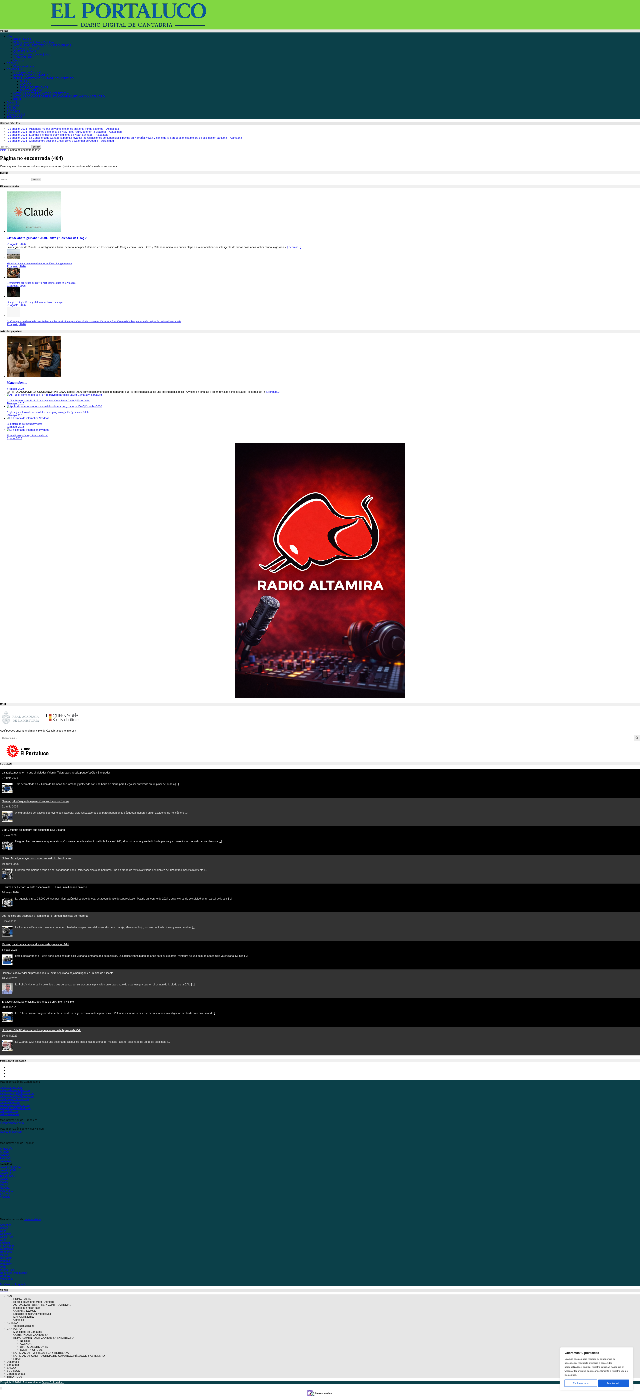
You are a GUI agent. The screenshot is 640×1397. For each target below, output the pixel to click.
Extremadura (7, 1172)
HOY (9, 36)
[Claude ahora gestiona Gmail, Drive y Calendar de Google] (34, 228)
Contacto (18, 60)
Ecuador (5, 1240)
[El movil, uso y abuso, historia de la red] (28, 426)
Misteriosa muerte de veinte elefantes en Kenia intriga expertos (39, 260)
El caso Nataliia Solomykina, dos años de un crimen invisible (38, 998)
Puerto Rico (7, 1266)
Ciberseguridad (16, 114)
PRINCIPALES (22, 39)
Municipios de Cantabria (27, 72)
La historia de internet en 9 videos (24, 420)
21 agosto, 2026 (16, 241)
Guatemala (6, 1245)
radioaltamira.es (9, 1111)
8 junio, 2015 (14, 435)
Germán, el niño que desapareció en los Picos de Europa (35, 798)
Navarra (5, 1184)
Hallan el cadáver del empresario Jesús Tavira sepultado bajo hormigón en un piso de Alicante (57, 970)
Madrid (4, 1178)
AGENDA (12, 63)
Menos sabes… (17, 379)
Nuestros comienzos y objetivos (32, 54)
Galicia (4, 1175)
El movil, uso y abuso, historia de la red (27, 432)
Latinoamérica (32, 1216)
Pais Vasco (6, 1187)
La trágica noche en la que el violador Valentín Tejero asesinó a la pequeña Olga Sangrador (56, 769)
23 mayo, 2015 (15, 412)
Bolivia (4, 1225)
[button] (4, 30)
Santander (13, 105)
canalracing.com (10, 1099)
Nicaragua (6, 1254)
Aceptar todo (613, 1383)
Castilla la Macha (10, 1163)
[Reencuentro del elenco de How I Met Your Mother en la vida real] (13, 274)
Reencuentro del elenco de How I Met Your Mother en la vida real (41, 279)
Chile (3, 1228)
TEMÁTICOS (14, 117)
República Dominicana (13, 1269)
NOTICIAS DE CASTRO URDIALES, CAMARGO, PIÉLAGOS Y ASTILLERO (59, 96)
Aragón (4, 1148)
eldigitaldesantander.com (15, 1087)
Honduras (6, 1248)
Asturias (5, 1151)
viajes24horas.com (11, 1128)
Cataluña (5, 1169)
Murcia (4, 1181)
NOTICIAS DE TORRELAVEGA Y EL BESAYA (41, 93)
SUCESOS (13, 111)
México (4, 1251)
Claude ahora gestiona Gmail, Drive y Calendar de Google (47, 235)
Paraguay (6, 1260)
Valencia (5, 1193)
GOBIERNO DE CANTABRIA (30, 75)
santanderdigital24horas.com (17, 1090)
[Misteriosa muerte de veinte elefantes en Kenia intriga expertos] (13, 254)
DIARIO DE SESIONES (34, 87)
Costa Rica (6, 1234)
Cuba (3, 1237)
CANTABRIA (14, 69)
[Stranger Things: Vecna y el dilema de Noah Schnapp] (13, 293)
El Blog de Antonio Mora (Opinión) (33, 42)
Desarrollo (13, 102)
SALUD (11, 108)
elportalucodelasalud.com (15, 1105)
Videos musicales (23, 66)
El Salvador (7, 1243)
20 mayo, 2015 (15, 400)
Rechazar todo (580, 1383)
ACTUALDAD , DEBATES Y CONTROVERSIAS (42, 45)
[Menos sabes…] (34, 373)
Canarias (5, 1157)
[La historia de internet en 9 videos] (28, 415)
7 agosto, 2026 (15, 385)
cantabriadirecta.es (11, 1084)
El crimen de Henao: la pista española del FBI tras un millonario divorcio (44, 884)
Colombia (6, 1231)
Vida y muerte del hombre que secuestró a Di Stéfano (33, 826)
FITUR (17, 99)
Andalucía (6, 1145)
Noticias (25, 81)
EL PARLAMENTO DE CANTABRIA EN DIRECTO (43, 78)
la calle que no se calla (26, 48)
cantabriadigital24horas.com (17, 1093)
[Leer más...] (294, 244)
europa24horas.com (12, 1120)
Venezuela (6, 1275)
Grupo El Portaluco (53, 1379)
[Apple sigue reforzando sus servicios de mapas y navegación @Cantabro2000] (54, 403)
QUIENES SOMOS (24, 51)
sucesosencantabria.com (15, 1102)
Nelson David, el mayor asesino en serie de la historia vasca (37, 855)
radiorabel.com (9, 1108)
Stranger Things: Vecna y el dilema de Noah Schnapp (35, 299)
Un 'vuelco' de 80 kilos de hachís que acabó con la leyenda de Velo (41, 1027)
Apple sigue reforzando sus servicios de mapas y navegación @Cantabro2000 (47, 409)
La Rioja (5, 1190)
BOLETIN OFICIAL (31, 90)
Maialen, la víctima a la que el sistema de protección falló (35, 941)
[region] (596, 1368)
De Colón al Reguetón (13, 1281)
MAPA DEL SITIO (23, 57)
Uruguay (5, 1272)
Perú (3, 1263)
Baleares (5, 1154)
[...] (177, 781)
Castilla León (8, 1166)
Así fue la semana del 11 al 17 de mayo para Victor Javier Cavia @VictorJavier (48, 397)
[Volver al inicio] (1, 1385)
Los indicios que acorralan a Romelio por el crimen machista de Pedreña (45, 912)
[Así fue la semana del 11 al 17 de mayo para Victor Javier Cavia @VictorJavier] (54, 391)
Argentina (6, 1222)
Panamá (5, 1257)
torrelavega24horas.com (14, 1096)
